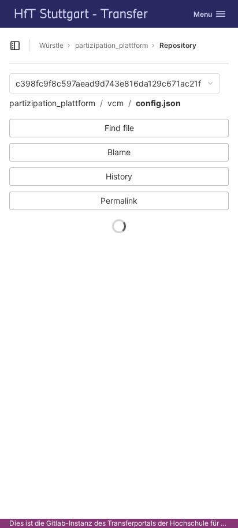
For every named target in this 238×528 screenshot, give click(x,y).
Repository (177, 45)
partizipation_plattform (52, 103)
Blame (119, 152)
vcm (115, 103)
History (119, 176)
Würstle (51, 45)
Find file (119, 128)
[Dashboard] (81, 13)
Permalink (119, 200)
